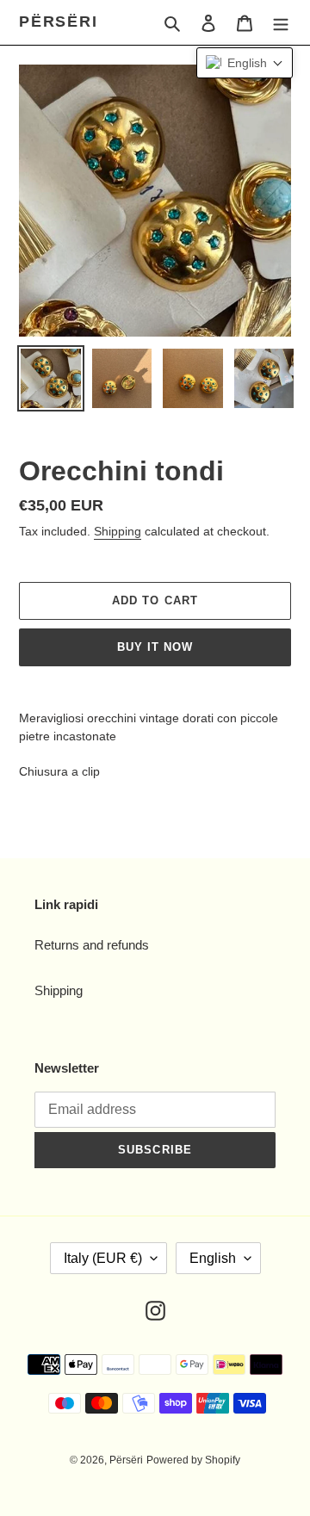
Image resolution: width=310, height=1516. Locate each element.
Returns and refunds (91, 944)
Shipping (117, 531)
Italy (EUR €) (103, 1258)
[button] (244, 62)
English (212, 1258)
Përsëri (58, 21)
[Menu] (281, 22)
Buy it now (155, 646)
